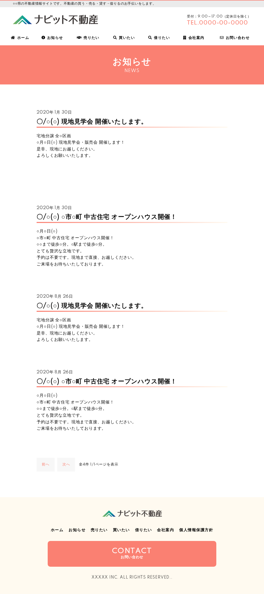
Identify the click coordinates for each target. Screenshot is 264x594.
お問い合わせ (238, 38)
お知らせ (55, 38)
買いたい (127, 38)
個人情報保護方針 (196, 530)
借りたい (162, 38)
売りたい (92, 38)
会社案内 (196, 38)
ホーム (23, 38)
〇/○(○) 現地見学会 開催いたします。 (92, 121)
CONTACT (132, 553)
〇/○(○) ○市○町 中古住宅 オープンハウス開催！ (107, 216)
